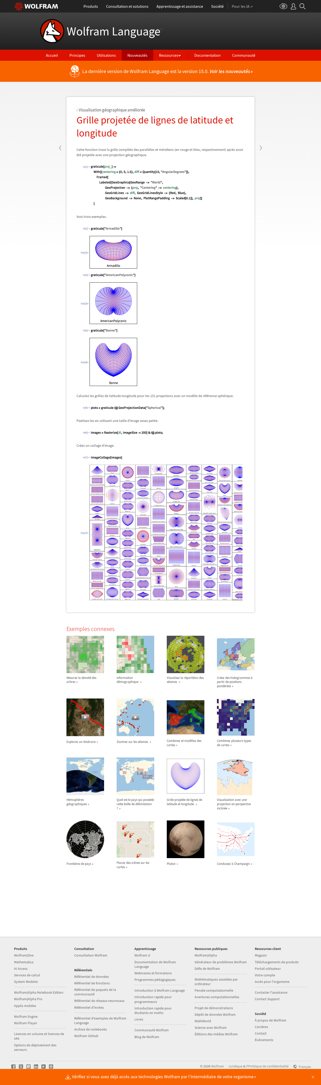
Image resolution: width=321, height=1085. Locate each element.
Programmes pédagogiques (155, 979)
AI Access (21, 968)
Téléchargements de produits (277, 962)
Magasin (261, 955)
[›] (261, 117)
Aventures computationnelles (217, 997)
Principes (77, 55)
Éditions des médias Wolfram (216, 1034)
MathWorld (203, 1021)
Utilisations (106, 55)
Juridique (235, 1066)
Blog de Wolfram (146, 1037)
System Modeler (26, 981)
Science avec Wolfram (211, 1027)
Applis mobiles (25, 1005)
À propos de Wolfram (270, 1020)
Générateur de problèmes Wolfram (221, 962)
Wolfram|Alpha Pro (28, 999)
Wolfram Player (25, 1023)
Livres (138, 1019)
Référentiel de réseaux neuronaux (99, 1000)
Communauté (243, 55)
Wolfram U (142, 955)
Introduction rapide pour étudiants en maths (153, 1010)
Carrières (261, 1027)
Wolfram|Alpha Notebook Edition (38, 992)
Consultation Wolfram (90, 955)
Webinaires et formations (153, 973)
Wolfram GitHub (86, 1036)
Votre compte (265, 975)
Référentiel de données (91, 976)
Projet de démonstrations (214, 1008)
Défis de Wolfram (207, 968)
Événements (264, 1040)
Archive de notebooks (90, 1029)
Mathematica (23, 962)
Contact (261, 1033)
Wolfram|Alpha (206, 955)
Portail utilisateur (268, 968)
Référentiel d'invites (89, 1007)
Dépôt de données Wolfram (215, 1014)
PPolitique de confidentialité (267, 1066)
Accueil (52, 55)
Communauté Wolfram (151, 1030)
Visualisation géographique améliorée (112, 110)
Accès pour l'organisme (272, 981)
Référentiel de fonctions (92, 983)
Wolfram (217, 1066)
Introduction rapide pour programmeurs (153, 999)
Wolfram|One (24, 955)
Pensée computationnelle (214, 990)
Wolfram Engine (26, 1016)
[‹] (60, 117)
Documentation (207, 55)
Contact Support (267, 999)
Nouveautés (137, 55)
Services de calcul (27, 975)
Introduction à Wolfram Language (159, 990)
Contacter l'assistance (271, 992)
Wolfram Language (114, 31)
